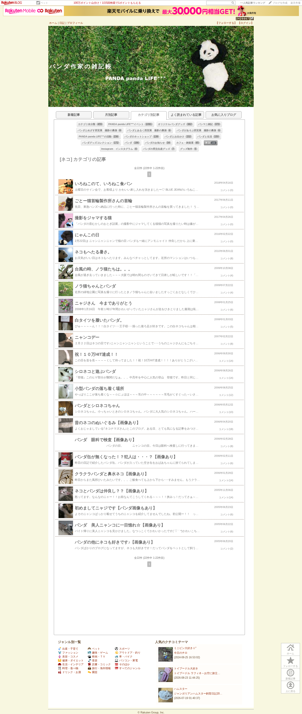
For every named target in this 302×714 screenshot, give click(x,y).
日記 (62, 22)
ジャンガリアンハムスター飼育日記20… (198, 693)
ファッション (70, 652)
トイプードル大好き (186, 668)
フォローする (290, 666)
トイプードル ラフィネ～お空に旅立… (197, 673)
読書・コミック (101, 664)
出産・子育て (70, 648)
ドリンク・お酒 (71, 672)
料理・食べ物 (70, 668)
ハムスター (180, 688)
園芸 (94, 672)
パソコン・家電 (128, 660)
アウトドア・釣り (130, 652)
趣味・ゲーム (100, 652)
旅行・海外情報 (101, 668)
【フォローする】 (226, 22)
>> (252, 2)
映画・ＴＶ (98, 656)
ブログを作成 (280, 2)
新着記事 (290, 678)
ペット (44, 2)
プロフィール (75, 22)
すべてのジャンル (130, 668)
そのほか (124, 664)
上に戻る (290, 691)
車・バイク (126, 656)
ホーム (53, 22)
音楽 (94, 660)
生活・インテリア (73, 664)
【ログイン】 (246, 22)
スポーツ (124, 648)
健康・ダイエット (73, 660)
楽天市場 (295, 2)
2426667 (242, 18)
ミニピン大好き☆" (185, 648)
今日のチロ (180, 652)
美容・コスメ (70, 656)
